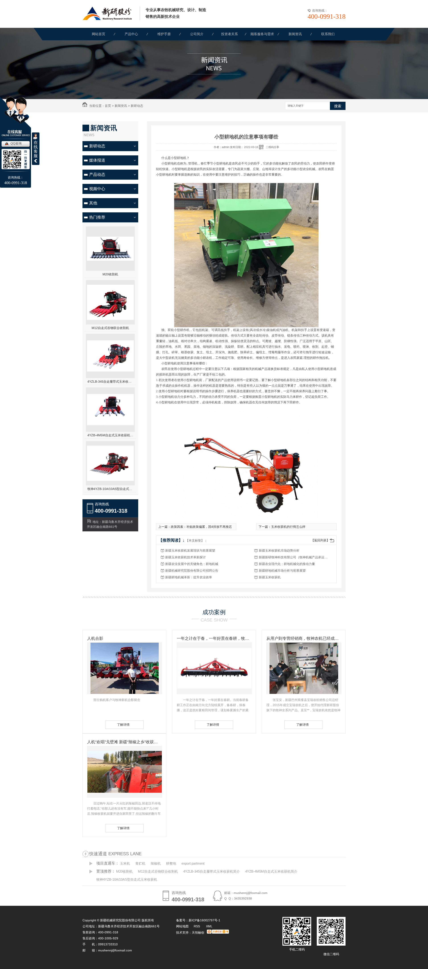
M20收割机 (110, 274)
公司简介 (197, 34)
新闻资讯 (295, 34)
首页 (108, 106)
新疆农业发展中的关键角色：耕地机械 (191, 564)
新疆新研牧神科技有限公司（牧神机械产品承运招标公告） (294, 557)
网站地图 (182, 926)
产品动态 (97, 174)
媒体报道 (97, 160)
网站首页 (98, 34)
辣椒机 (156, 863)
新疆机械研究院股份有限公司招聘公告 (191, 570)
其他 (93, 203)
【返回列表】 (320, 540)
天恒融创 (198, 932)
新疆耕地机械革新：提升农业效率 (188, 577)
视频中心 (97, 189)
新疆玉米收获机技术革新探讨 (185, 557)
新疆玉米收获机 (270, 577)
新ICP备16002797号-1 (204, 920)
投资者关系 (229, 34)
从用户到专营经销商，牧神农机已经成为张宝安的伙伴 (303, 638)
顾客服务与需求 (262, 34)
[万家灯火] (218, 932)
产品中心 (131, 34)
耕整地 (171, 863)
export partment (192, 863)
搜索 (337, 106)
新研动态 (137, 106)
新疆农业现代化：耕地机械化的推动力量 (287, 564)
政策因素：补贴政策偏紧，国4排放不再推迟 (201, 526)
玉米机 (125, 863)
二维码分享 (272, 147)
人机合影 (95, 638)
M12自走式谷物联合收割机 (110, 328)
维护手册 (164, 34)
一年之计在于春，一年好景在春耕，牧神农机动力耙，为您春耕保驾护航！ (214, 638)
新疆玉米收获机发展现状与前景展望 (190, 550)
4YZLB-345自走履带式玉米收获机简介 (110, 381)
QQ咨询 (16, 143)
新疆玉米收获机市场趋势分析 (279, 550)
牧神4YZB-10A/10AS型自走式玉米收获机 (110, 489)
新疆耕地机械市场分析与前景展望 (282, 570)
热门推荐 (97, 217)
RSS (197, 926)
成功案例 (214, 612)
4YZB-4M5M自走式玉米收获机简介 (110, 435)
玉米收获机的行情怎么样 (288, 526)
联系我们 (328, 34)
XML (209, 926)
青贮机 (140, 863)
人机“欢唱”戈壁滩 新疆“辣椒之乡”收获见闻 (124, 742)
